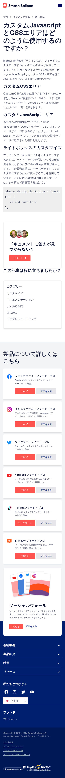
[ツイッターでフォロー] (23, 692)
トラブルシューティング (21, 319)
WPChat (8, 719)
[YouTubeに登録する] (32, 692)
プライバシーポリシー (13, 746)
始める (21, 392)
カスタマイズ (15, 293)
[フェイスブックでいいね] (6, 692)
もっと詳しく (23, 523)
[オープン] (60, 5)
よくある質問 (15, 306)
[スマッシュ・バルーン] (18, 6)
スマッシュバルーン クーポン (16, 754)
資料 (5, 16)
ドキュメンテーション (20, 299)
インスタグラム (21, 16)
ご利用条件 (8, 742)
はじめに (40, 16)
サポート (18, 258)
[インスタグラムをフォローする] (14, 692)
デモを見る (46, 391)
